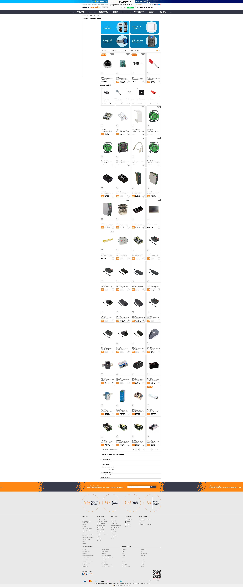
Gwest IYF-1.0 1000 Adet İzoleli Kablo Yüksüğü (153, 79)
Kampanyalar (107, 4)
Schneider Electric (136, 129)
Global (142, 557)
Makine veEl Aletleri (116, 12)
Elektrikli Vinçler (85, 551)
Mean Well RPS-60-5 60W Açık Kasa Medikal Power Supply (122, 442)
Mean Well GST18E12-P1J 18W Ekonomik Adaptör (107, 318)
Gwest (148, 77)
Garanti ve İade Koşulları (116, 525)
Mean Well (103, 129)
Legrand (143, 560)
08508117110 (141, 521)
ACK (123, 559)
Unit (123, 553)
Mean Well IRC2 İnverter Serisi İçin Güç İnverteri (122, 380)
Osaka (142, 551)
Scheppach (124, 562)
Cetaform (143, 564)
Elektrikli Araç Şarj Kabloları (102, 521)
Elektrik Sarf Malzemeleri (107, 564)
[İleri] (160, 449)
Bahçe (83, 541)
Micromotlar (104, 562)
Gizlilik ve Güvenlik (115, 527)
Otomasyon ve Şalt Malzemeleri (81, 12)
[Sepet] (148, 7)
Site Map (113, 538)
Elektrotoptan (101, 4)
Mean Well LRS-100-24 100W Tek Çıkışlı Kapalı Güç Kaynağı (107, 131)
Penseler (98, 532)
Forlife (142, 559)
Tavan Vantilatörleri (86, 557)
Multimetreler (85, 564)
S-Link (133, 160)
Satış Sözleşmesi (114, 534)
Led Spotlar (99, 540)
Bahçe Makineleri (100, 531)
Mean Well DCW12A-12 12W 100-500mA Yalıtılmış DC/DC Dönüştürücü (122, 193)
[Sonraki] (160, 96)
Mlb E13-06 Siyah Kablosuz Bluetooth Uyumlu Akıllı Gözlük (137, 79)
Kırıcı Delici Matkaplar (106, 555)
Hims (123, 557)
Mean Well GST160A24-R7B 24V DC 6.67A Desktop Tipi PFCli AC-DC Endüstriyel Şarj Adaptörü (153, 286)
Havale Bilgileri (114, 531)
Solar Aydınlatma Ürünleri (102, 534)
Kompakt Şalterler (105, 549)
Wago (142, 566)
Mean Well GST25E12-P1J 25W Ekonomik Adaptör (122, 349)
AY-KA (117, 129)
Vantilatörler (99, 538)
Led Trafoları (104, 560)
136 (157, 449)
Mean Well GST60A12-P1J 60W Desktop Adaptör (138, 349)
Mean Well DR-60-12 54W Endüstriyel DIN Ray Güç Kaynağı (121, 255)
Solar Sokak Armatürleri (87, 560)
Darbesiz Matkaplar (101, 527)
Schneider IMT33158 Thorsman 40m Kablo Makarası (107, 162)
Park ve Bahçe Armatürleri (107, 566)
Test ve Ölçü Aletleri (86, 539)
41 (152, 449)
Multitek (118, 77)
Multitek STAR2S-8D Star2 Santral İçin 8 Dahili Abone (121, 79)
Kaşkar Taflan (125, 564)
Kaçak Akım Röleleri (101, 523)
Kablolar (84, 526)
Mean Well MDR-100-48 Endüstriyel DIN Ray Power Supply (106, 411)
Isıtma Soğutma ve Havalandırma (86, 530)
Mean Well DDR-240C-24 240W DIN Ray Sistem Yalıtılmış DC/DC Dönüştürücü (107, 224)
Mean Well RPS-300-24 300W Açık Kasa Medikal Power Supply (107, 442)
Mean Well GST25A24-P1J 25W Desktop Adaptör (153, 318)
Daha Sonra (123, 7)
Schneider (124, 549)
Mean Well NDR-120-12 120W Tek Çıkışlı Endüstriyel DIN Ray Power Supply (122, 411)
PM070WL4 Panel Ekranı (152, 224)
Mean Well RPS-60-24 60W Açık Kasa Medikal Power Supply (137, 442)
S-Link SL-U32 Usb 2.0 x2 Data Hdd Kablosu (138, 162)
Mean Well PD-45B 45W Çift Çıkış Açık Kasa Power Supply (138, 411)
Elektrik (84, 524)
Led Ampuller (85, 553)
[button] (103, 88)
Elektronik (84, 543)
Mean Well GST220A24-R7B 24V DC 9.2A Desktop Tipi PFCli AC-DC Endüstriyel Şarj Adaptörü (138, 318)
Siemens (143, 555)
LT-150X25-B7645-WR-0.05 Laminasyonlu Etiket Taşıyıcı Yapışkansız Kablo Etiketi (107, 255)
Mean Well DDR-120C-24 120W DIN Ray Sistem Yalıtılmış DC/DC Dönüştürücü (153, 193)
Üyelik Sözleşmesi (114, 536)
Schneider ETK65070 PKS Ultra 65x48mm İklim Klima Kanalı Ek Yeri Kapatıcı (138, 131)
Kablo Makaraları (100, 529)
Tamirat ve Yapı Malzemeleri (151, 12)
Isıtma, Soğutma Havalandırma (163, 12)
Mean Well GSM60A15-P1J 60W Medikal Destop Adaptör (122, 286)
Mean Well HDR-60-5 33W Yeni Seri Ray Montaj (107, 380)
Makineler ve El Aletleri (87, 528)
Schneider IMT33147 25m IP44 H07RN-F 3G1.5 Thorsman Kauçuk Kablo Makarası (153, 131)
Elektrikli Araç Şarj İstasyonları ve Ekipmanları (103, 12)
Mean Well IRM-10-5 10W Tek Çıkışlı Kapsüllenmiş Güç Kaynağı (137, 380)
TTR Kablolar (85, 566)
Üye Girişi (140, 7)
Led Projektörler (105, 551)
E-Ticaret (117, 585)
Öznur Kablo (144, 553)
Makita (123, 551)
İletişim (89, 4)
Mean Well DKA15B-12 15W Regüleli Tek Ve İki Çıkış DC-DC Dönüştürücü (138, 224)
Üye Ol (145, 7)
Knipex (142, 562)
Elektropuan (113, 521)
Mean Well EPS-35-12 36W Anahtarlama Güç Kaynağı (137, 255)
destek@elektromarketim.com (145, 524)
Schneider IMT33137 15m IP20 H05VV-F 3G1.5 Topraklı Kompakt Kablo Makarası (122, 162)
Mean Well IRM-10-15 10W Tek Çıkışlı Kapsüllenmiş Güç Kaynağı (153, 380)
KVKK (112, 532)
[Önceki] (100, 96)
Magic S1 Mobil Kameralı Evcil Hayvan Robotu (107, 79)
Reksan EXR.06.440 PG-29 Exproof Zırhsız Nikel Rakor (122, 224)
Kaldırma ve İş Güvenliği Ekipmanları (139, 12)
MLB (133, 77)
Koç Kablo (124, 555)
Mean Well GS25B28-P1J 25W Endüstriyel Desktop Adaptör (153, 255)
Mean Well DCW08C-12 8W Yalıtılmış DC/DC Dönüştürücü (107, 193)
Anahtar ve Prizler (86, 562)
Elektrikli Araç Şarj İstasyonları (103, 519)
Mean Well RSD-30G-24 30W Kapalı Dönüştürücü (153, 442)
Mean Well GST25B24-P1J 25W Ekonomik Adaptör (107, 349)
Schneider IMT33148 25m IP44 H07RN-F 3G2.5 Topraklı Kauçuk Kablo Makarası (153, 162)
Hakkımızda (84, 4)
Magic (102, 77)
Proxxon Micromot (126, 566)
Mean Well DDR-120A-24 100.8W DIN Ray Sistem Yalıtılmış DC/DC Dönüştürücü (138, 193)
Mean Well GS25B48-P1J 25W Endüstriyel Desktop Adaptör (107, 286)
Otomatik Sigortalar (101, 525)
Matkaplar (84, 532)
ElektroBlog (94, 4)
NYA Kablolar (104, 559)
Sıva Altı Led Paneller (86, 559)
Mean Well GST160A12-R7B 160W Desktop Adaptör (137, 286)
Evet (130, 7)
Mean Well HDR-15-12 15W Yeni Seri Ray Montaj (153, 349)
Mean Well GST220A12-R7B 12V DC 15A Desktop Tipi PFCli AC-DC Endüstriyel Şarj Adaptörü (122, 318)
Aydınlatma (84, 519)
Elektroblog (113, 519)
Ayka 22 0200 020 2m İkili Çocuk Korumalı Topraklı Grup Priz (122, 131)
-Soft (114, 585)
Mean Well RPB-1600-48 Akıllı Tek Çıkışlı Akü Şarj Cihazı (153, 411)
